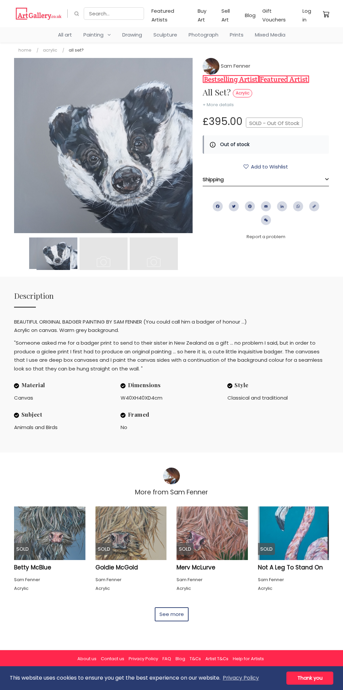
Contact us (112, 659)
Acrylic (50, 50)
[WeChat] (266, 220)
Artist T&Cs (216, 659)
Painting (95, 34)
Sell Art (225, 15)
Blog (250, 15)
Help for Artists (248, 659)
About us (86, 659)
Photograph (203, 34)
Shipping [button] (213, 179)
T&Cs (195, 659)
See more (171, 614)
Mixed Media (270, 34)
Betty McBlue (32, 567)
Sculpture (165, 34)
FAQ (166, 659)
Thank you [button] (310, 678)
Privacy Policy (143, 659)
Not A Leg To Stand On (290, 567)
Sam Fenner (234, 65)
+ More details (218, 104)
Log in (306, 15)
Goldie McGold (116, 567)
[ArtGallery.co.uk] (38, 13)
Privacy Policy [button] (241, 678)
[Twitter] (233, 206)
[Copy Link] (314, 206)
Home (24, 50)
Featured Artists (162, 15)
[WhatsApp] (298, 206)
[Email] (266, 206)
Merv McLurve (196, 567)
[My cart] (326, 14)
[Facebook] (217, 206)
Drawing (132, 34)
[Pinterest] (250, 206)
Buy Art (202, 15)
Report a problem (266, 236)
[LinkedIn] (282, 206)
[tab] (266, 179)
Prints (237, 34)
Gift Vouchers (274, 15)
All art (65, 34)
